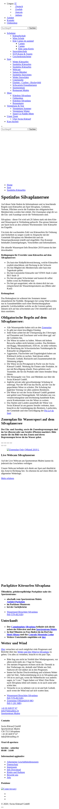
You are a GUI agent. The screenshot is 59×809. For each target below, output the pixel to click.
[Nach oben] (2, 807)
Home (9, 185)
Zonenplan (47, 327)
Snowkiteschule (20, 51)
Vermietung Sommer (22, 108)
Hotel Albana (13, 634)
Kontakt (10, 20)
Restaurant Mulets (21, 90)
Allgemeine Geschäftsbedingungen (23, 762)
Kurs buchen (12, 121)
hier (44, 637)
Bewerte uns (12, 775)
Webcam (16, 69)
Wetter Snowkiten (21, 77)
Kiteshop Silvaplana (22, 95)
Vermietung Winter (21, 111)
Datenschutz (12, 764)
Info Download (14, 769)
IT (15, 3)
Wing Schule (18, 38)
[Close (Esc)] (2, 442)
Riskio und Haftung (16, 772)
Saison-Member (20, 72)
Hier (3, 649)
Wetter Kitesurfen (20, 61)
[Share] (5, 442)
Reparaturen (18, 103)
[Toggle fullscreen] (8, 442)
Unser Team (12, 116)
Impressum (12, 767)
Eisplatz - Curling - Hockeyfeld (27, 82)
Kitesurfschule (19, 36)
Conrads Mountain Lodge (41, 634)
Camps (21, 43)
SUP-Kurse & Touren (22, 54)
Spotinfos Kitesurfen (22, 64)
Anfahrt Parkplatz (16, 602)
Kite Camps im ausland (23, 41)
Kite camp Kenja (26, 48)
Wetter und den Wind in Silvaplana (33, 652)
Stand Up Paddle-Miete (23, 113)
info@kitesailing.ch (10, 711)
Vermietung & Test (15, 106)
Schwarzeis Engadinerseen (25, 85)
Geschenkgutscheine (22, 56)
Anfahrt (10, 17)
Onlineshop (12, 23)
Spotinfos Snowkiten (22, 74)
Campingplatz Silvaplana (23, 627)
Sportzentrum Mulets (46, 629)
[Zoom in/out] (11, 442)
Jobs (9, 777)
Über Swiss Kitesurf (22, 119)
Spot (9, 59)
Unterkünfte (18, 80)
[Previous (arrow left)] (2, 445)
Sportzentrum (19, 87)
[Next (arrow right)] (5, 445)
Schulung (11, 33)
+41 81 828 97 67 (9, 708)
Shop (9, 93)
